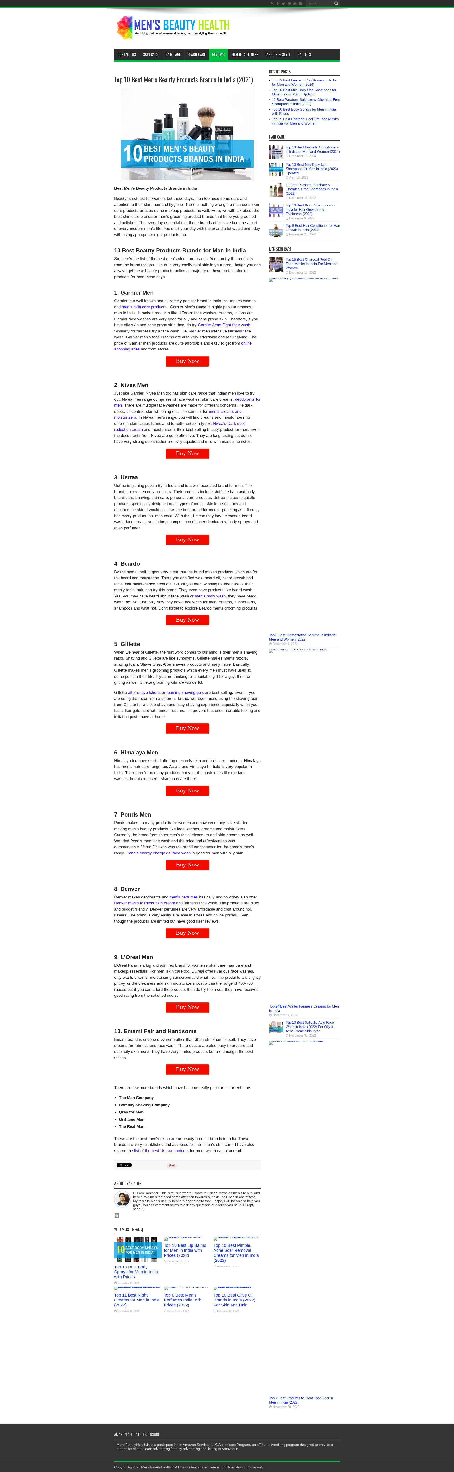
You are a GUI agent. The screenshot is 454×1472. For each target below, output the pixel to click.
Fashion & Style (277, 54)
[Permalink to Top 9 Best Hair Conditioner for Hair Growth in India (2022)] (276, 236)
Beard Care (196, 54)
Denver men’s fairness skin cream (144, 903)
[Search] (336, 3)
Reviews (218, 54)
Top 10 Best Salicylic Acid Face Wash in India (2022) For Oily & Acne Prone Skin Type (310, 1026)
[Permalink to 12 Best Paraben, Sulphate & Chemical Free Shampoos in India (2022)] (276, 196)
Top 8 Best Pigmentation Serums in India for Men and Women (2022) (302, 637)
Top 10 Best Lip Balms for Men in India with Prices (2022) (185, 1250)
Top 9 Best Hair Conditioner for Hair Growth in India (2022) (313, 228)
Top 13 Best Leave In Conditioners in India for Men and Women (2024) (304, 82)
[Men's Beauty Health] (173, 36)
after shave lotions (144, 692)
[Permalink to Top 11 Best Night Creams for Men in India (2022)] (138, 1286)
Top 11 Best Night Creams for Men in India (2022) (137, 1300)
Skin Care (150, 54)
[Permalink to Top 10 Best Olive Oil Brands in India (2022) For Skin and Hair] (237, 1286)
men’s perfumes (184, 897)
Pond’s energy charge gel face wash (159, 853)
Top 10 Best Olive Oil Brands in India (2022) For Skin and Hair (234, 1300)
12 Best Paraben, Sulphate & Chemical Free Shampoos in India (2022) (306, 102)
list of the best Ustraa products (161, 1151)
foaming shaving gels (185, 692)
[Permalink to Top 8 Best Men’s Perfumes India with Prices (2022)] (187, 1286)
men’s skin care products (144, 307)
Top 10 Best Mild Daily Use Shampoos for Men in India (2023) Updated (304, 92)
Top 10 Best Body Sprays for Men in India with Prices (136, 1272)
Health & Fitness (245, 54)
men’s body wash (210, 596)
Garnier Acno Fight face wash (224, 325)
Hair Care (173, 54)
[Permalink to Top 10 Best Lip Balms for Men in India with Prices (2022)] (187, 1237)
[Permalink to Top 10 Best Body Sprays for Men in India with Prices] (138, 1261)
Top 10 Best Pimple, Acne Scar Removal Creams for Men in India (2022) (236, 1253)
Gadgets (304, 54)
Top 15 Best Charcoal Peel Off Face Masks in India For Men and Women (305, 121)
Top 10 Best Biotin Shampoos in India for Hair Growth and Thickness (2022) (310, 209)
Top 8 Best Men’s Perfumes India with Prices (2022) (182, 1300)
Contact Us (127, 54)
